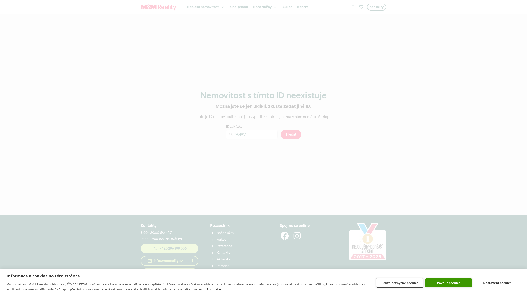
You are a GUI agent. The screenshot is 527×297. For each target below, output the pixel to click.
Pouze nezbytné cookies (399, 283)
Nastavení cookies (497, 283)
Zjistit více (214, 289)
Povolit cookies (448, 283)
